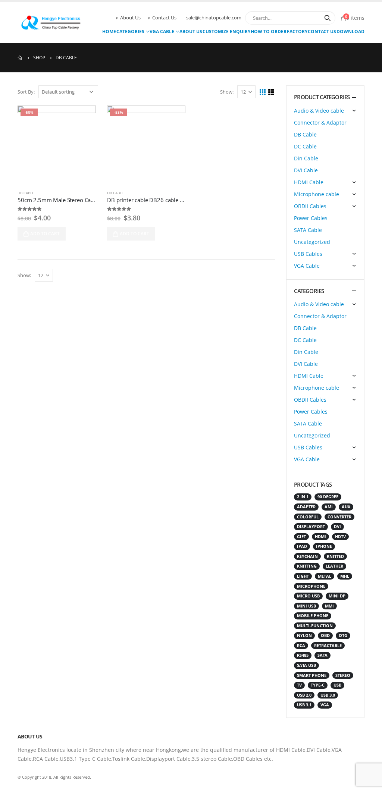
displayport (311, 526)
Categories (130, 31)
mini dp (337, 596)
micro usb (308, 596)
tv (299, 685)
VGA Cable (162, 31)
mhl (344, 576)
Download (350, 31)
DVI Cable (306, 170)
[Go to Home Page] (20, 57)
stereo (342, 675)
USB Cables (308, 253)
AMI (329, 506)
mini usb (306, 606)
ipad (302, 546)
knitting (307, 566)
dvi (337, 526)
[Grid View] (262, 92)
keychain (307, 556)
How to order (268, 31)
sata (322, 655)
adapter (306, 506)
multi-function (315, 625)
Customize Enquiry (226, 31)
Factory (297, 31)
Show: (227, 91)
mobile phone (312, 615)
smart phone (311, 675)
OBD (325, 635)
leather (334, 566)
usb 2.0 (304, 695)
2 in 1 (303, 496)
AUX (346, 506)
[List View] (271, 92)
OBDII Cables (310, 206)
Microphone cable (316, 194)
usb (337, 685)
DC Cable (305, 146)
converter (339, 517)
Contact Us (164, 18)
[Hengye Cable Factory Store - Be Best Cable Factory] (49, 22)
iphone (324, 546)
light (303, 576)
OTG (343, 635)
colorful (308, 517)
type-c (318, 685)
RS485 (303, 655)
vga (324, 704)
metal (324, 576)
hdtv (340, 536)
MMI (329, 606)
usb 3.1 (304, 704)
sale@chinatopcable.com (213, 18)
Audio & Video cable (319, 110)
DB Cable (26, 192)
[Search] (327, 18)
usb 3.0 (327, 695)
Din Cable (306, 158)
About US (190, 31)
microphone (311, 586)
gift (301, 536)
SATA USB (306, 665)
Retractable (328, 645)
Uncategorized (312, 241)
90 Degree (327, 496)
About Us (130, 18)
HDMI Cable (308, 182)
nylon (304, 635)
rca (301, 645)
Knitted (335, 556)
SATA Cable (308, 229)
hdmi (320, 536)
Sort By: (26, 91)
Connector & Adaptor (320, 122)
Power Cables (311, 218)
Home (109, 31)
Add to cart (45, 233)
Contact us (322, 31)
